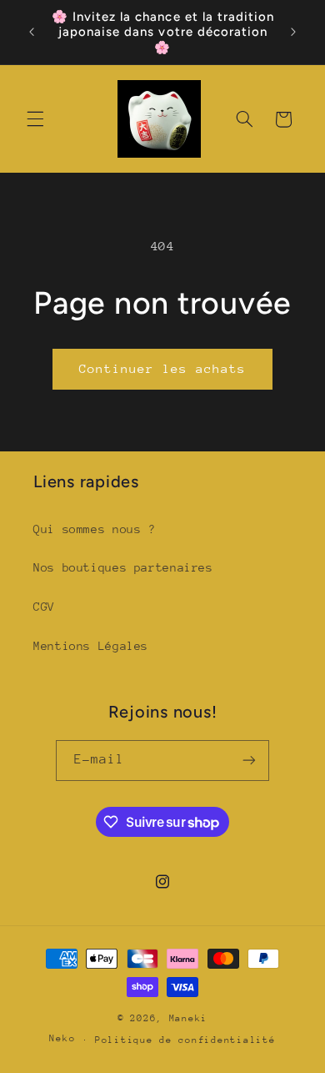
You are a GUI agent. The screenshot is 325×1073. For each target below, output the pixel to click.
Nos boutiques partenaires (123, 567)
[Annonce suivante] (293, 32)
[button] (35, 119)
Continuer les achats (163, 368)
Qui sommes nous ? (94, 529)
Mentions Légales (90, 645)
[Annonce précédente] (31, 32)
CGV (44, 606)
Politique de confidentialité (185, 1040)
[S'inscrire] (249, 760)
